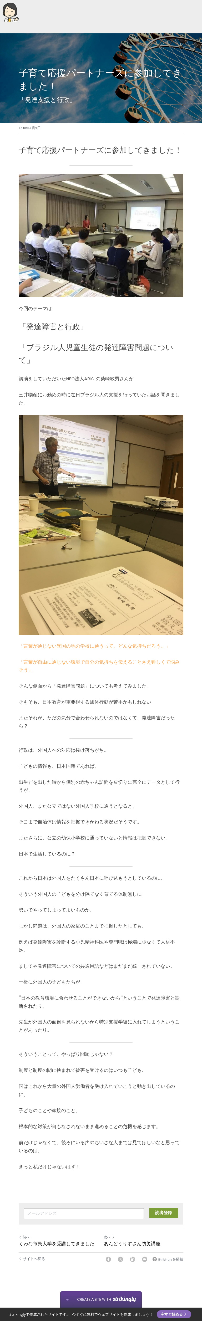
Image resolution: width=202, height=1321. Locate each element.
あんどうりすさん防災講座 (132, 1243)
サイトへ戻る (34, 1259)
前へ (26, 1237)
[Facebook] (108, 1259)
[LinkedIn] (132, 1259)
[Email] (144, 1259)
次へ (107, 1237)
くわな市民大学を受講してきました (56, 1243)
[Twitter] (120, 1259)
